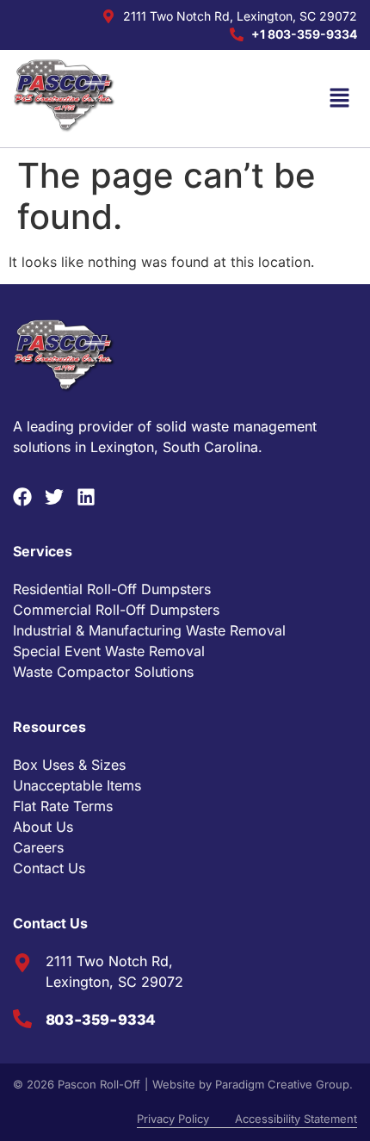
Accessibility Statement (296, 1118)
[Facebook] (22, 496)
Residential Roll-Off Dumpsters (112, 589)
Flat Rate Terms (63, 806)
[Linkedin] (86, 496)
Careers (38, 847)
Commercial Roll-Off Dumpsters (116, 609)
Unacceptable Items (77, 785)
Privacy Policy (173, 1118)
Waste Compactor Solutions (103, 671)
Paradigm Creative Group (282, 1084)
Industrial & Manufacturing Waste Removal (149, 630)
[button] (340, 98)
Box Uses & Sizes (69, 764)
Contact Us (49, 868)
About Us (43, 826)
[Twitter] (54, 496)
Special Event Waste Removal (109, 651)
